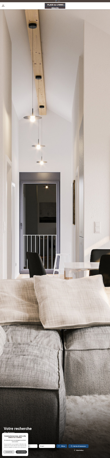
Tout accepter (21, 452)
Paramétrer (8, 452)
